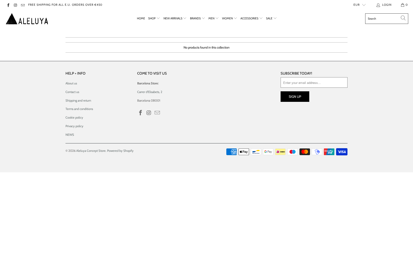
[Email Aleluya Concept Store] (23, 4)
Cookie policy (74, 117)
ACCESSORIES (249, 18)
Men (211, 18)
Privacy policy (74, 126)
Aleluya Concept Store (91, 151)
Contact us (72, 92)
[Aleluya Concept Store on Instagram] (15, 4)
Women (228, 18)
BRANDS (195, 18)
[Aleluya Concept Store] (27, 18)
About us (71, 83)
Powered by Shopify (120, 151)
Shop (152, 18)
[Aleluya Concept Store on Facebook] (8, 4)
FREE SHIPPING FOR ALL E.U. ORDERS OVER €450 (65, 4)
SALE (269, 18)
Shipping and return (78, 100)
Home (141, 18)
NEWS (69, 134)
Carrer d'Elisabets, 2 (149, 92)
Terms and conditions (79, 109)
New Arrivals (173, 18)
